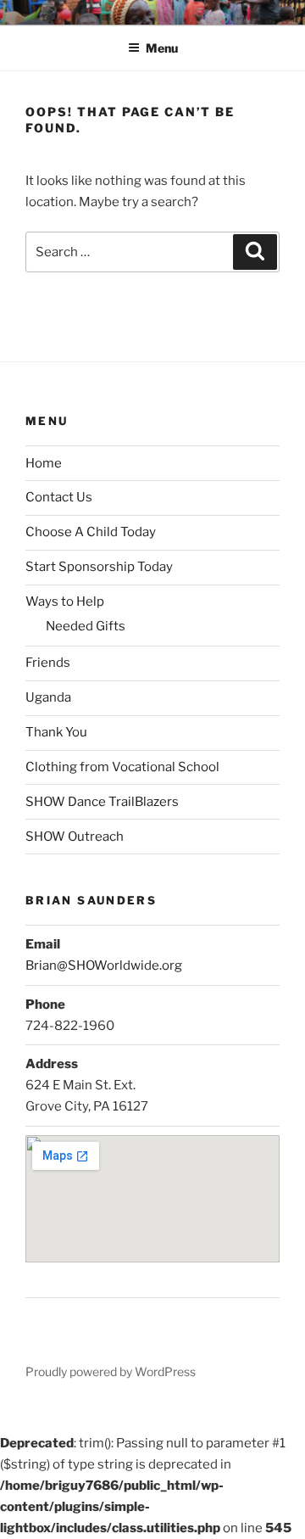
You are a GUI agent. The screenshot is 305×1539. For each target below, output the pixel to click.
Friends (47, 662)
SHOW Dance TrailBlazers (102, 801)
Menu (162, 48)
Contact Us (58, 497)
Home (43, 463)
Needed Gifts (85, 626)
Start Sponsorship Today (99, 566)
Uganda (48, 697)
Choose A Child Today (90, 532)
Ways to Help (64, 601)
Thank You (56, 732)
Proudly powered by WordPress (110, 1371)
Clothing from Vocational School (122, 767)
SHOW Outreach (74, 836)
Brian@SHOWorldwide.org (103, 965)
